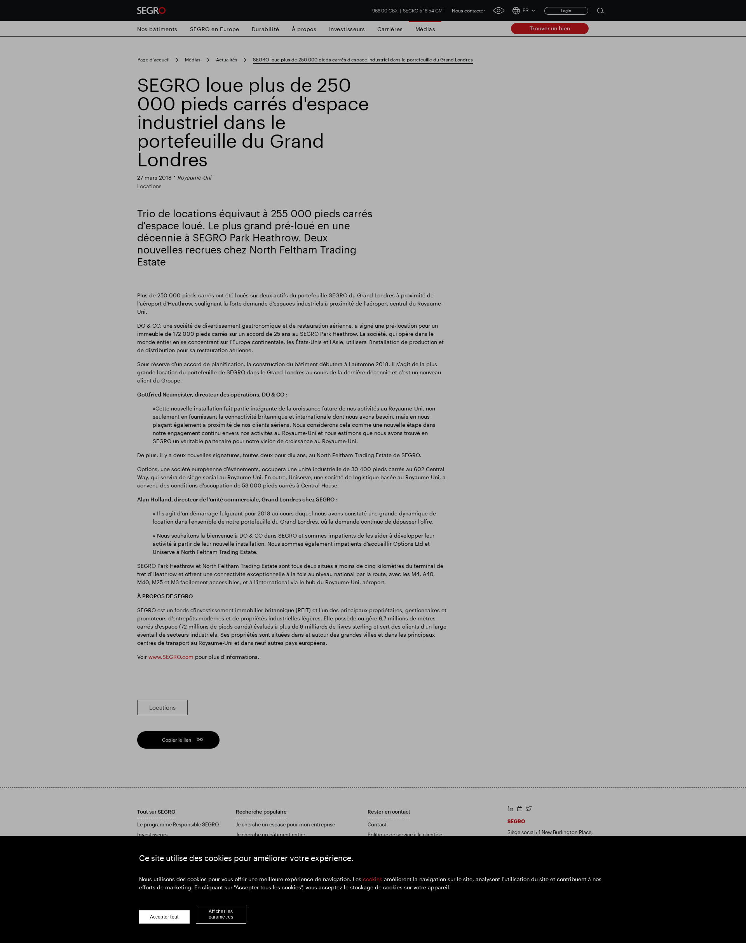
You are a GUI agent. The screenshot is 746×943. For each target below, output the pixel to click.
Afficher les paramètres (221, 914)
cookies (372, 879)
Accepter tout (164, 917)
